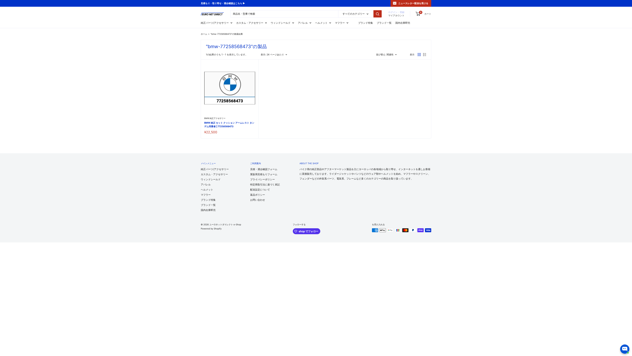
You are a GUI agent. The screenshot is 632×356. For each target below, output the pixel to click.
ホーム (204, 34)
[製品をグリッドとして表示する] (419, 54)
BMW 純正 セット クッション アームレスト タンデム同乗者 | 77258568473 (229, 124)
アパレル (303, 22)
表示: (263, 54)
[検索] (377, 13)
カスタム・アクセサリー (249, 22)
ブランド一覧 (384, 22)
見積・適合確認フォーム (263, 169)
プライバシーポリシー (262, 179)
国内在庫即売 (402, 22)
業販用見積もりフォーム (263, 174)
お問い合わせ (257, 199)
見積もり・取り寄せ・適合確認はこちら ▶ (223, 3)
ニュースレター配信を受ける (413, 3)
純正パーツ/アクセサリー (215, 22)
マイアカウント (396, 15)
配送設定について (260, 189)
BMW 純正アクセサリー (214, 118)
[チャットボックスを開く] (624, 349)
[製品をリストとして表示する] (424, 54)
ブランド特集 (365, 22)
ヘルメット (321, 22)
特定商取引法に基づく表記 (265, 184)
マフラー (340, 22)
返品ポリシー (257, 194)
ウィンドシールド (280, 22)
